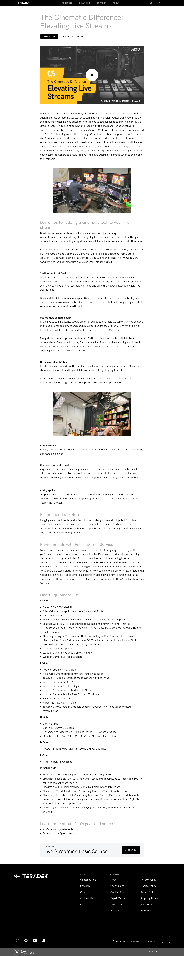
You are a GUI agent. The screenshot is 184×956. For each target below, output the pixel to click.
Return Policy (147, 892)
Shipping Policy (149, 898)
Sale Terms (146, 904)
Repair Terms (117, 898)
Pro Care (115, 910)
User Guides (117, 885)
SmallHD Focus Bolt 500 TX (59, 778)
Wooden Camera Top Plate (58, 648)
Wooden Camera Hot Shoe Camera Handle (67, 652)
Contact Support (119, 892)
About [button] (116, 3)
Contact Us (86, 898)
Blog (82, 904)
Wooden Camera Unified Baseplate (63, 656)
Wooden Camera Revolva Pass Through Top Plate (71, 694)
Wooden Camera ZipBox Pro (59, 682)
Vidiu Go (96, 130)
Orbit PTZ (111, 262)
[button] (159, 3)
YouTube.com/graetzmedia (58, 829)
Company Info (88, 879)
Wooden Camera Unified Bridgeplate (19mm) (68, 690)
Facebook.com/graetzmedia (59, 833)
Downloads (116, 904)
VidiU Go (114, 566)
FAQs (113, 879)
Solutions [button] (84, 3)
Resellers (85, 885)
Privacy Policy (148, 879)
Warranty (145, 910)
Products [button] (67, 3)
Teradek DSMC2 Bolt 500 (58, 706)
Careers (84, 892)
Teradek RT (49, 677)
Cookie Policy (148, 885)
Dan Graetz (126, 117)
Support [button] (101, 3)
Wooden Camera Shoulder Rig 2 (61, 686)
